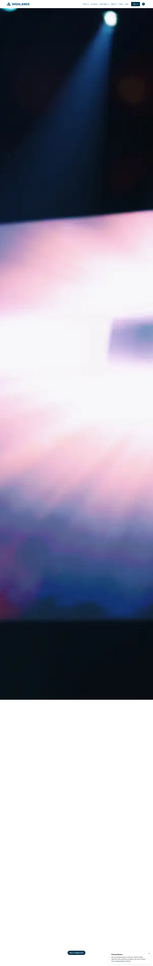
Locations (94, 4)
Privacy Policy (120, 961)
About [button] (85, 4)
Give (126, 4)
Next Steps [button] (103, 4)
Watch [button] (113, 4)
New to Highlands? (76, 953)
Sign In (135, 4)
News (121, 4)
